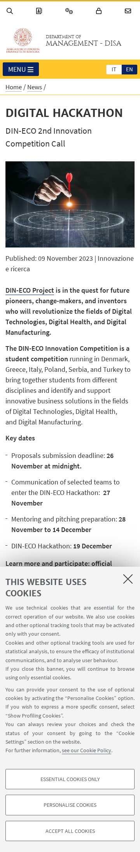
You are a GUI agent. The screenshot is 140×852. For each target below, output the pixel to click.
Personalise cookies (70, 804)
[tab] (114, 69)
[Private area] (99, 11)
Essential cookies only (70, 779)
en (129, 69)
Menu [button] (17, 69)
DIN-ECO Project (29, 290)
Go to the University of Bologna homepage (22, 40)
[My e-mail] (129, 11)
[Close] (128, 579)
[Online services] (70, 11)
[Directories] (40, 11)
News (34, 87)
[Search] (11, 11)
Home (13, 87)
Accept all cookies (70, 830)
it (114, 69)
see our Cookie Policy (86, 750)
